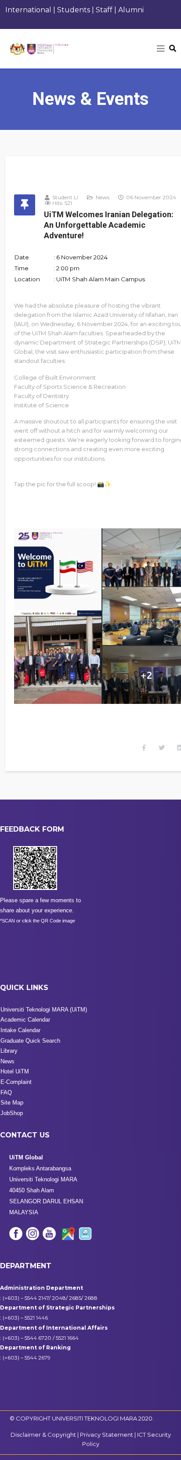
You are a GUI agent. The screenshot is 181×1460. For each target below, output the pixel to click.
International (28, 10)
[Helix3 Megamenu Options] (161, 48)
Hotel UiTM (14, 1071)
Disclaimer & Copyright (43, 1434)
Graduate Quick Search (30, 1040)
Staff (105, 10)
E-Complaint (16, 1082)
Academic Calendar (25, 1019)
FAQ (6, 1092)
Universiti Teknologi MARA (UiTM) (43, 1009)
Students (73, 10)
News (102, 197)
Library (9, 1050)
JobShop (11, 1113)
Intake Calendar (20, 1030)
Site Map (11, 1102)
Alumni (131, 10)
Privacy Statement (107, 1434)
